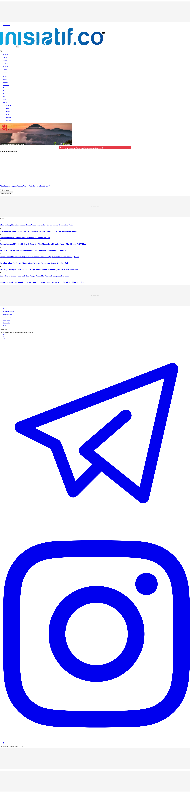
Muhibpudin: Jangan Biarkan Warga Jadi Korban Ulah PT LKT (25, 186)
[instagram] (96, 740)
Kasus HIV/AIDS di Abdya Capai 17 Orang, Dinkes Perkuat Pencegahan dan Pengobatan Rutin (87, 147)
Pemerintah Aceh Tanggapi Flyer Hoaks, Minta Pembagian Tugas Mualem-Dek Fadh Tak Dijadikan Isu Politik (42, 282)
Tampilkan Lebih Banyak (7, 192)
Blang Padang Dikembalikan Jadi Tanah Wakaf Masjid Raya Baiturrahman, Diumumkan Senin (36, 225)
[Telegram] (96, 526)
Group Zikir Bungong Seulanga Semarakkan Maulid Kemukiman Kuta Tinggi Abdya (84, 148)
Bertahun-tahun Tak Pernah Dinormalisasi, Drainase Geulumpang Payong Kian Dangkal (34, 263)
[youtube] (3, 743)
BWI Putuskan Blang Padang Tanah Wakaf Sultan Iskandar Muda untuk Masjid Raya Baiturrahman (38, 231)
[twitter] (3, 336)
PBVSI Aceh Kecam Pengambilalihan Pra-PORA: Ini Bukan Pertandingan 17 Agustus (33, 250)
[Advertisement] (44, 11)
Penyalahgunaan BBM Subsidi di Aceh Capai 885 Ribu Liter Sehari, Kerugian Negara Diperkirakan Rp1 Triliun (43, 244)
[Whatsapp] (4, 339)
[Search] (17, 46)
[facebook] (3, 335)
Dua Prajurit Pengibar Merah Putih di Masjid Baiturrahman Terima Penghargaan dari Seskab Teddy (39, 269)
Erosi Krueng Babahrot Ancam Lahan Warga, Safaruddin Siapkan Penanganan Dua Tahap (34, 276)
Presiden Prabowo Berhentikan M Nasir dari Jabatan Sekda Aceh (25, 238)
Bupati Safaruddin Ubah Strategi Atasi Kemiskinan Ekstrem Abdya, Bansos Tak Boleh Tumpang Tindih (39, 257)
